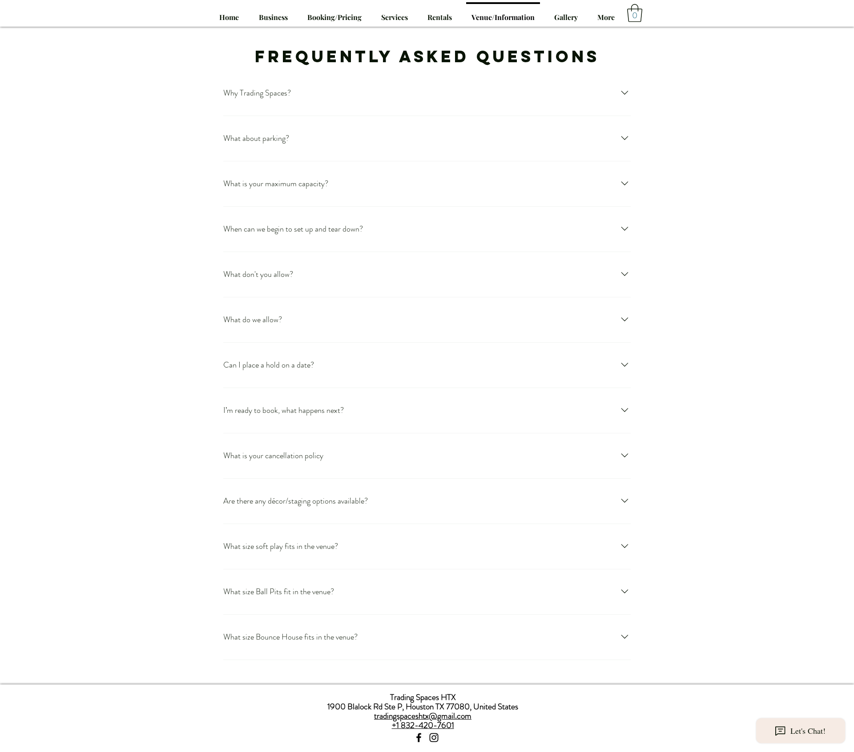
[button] (394, 13)
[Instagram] (434, 738)
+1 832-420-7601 (423, 725)
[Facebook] (419, 738)
